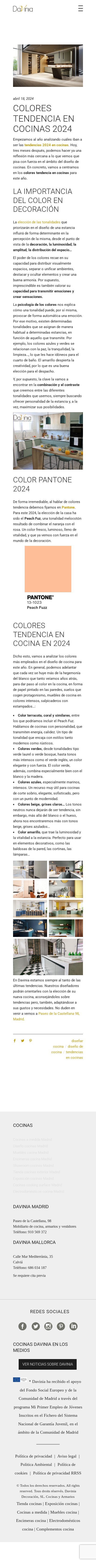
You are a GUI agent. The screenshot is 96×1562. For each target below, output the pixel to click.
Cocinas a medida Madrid (32, 1140)
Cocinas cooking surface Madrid (37, 1185)
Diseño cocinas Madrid (30, 1146)
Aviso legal (66, 1456)
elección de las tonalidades (38, 222)
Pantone (68, 507)
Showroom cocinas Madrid (33, 1166)
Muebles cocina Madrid (30, 1153)
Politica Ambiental (36, 1464)
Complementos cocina (55, 1529)
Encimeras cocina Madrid (32, 1159)
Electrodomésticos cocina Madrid (38, 1191)
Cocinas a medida (32, 1512)
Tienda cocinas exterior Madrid (36, 1172)
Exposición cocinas (61, 1503)
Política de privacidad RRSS (57, 1473)
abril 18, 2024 (23, 99)
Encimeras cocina (31, 1520)
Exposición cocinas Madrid (33, 1178)
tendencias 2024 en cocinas (46, 145)
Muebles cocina (63, 1512)
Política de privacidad (33, 1456)
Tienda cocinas (29, 1503)
